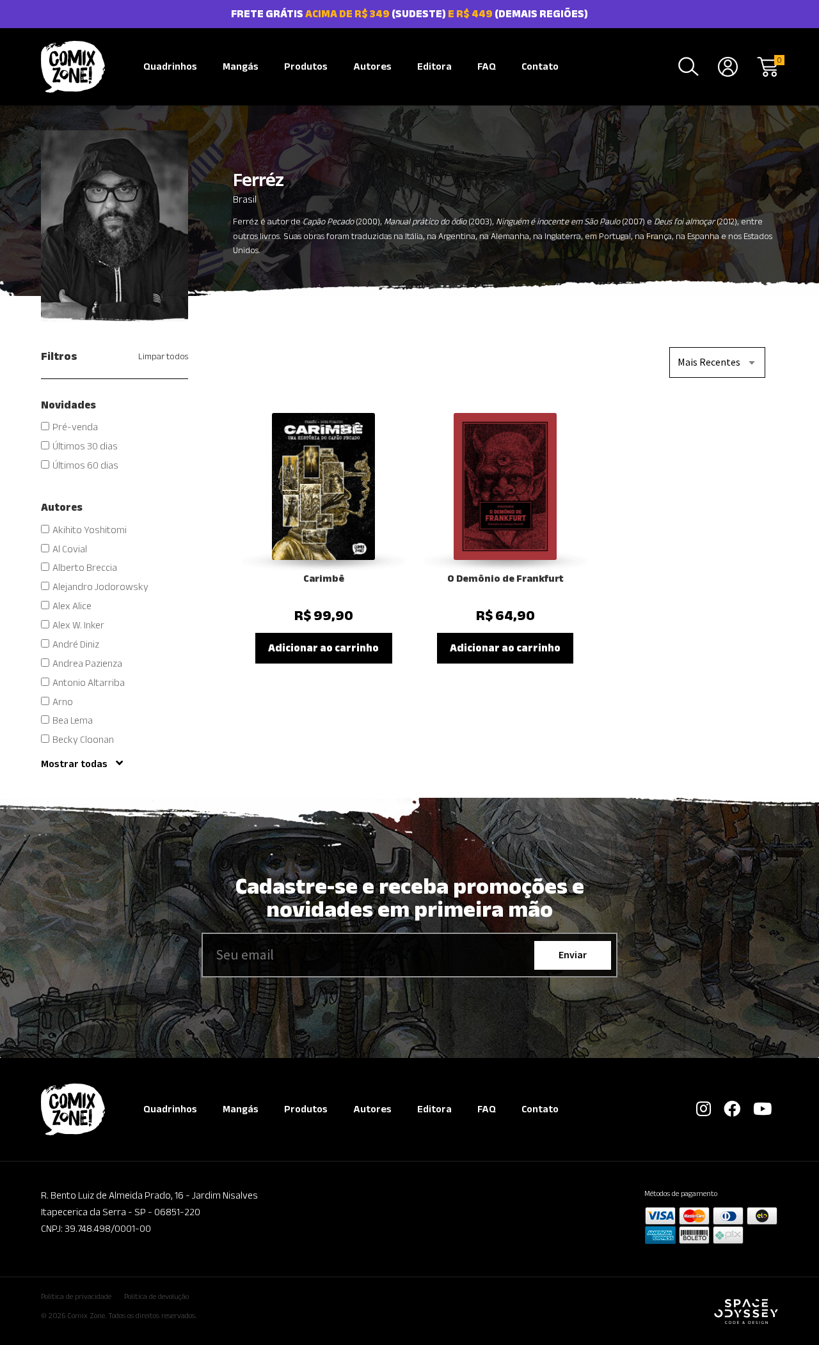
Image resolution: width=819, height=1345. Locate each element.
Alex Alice (71, 605)
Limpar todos (163, 356)
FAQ (486, 66)
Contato (540, 66)
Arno (62, 701)
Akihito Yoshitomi (89, 529)
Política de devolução (156, 1296)
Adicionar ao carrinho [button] (323, 647)
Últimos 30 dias (85, 445)
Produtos (306, 66)
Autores (372, 66)
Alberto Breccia (84, 567)
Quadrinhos (170, 66)
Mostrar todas (75, 763)
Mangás (240, 66)
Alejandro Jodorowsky (100, 586)
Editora (434, 66)
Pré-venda (75, 426)
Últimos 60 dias (85, 465)
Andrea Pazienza (87, 663)
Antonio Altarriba (88, 682)
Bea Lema (72, 720)
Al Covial (69, 548)
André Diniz (75, 644)
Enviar (573, 954)
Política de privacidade (76, 1296)
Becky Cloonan (83, 739)
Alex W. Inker (78, 624)
